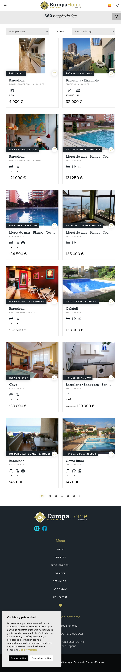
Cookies (89, 662)
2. (50, 496)
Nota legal (67, 662)
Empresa (60, 557)
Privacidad (79, 662)
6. (74, 496)
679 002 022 (74, 634)
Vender (60, 573)
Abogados (60, 589)
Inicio (60, 549)
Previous (9, 57)
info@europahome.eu (64, 626)
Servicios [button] (59, 581)
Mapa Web (100, 662)
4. (62, 496)
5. (68, 496)
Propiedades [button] (60, 565)
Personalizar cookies (41, 658)
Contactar (60, 597)
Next (55, 57)
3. (56, 496)
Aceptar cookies (18, 658)
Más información (27, 649)
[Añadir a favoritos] (54, 73)
